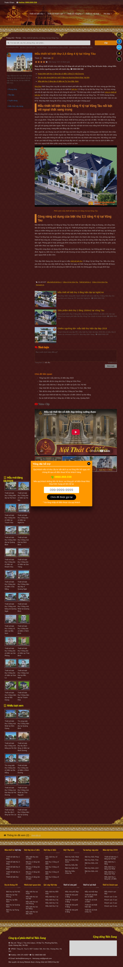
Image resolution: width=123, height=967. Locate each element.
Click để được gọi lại (62, 497)
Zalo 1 (119, 47)
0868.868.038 (63, 476)
